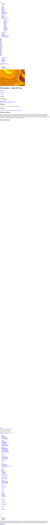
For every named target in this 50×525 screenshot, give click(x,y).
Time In (5, 22)
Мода (3, 10)
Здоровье (3, 15)
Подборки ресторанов (5, 451)
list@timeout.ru (2, 523)
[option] (2, 110)
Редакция (3, 517)
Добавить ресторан (5, 450)
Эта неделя (4, 34)
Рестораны (4, 9)
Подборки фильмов (5, 444)
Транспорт (5, 27)
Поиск (3, 7)
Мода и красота (6, 19)
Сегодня (3, 33)
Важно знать (4, 496)
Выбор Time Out (4, 17)
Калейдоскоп (4, 502)
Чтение (5, 23)
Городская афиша (5, 438)
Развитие (3, 472)
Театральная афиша (5, 482)
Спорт (3, 14)
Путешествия (4, 13)
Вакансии (3, 519)
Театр (5, 20)
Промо (5, 29)
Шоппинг (3, 494)
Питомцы (5, 25)
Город (3, 61)
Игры (3, 484)
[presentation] (0, 55)
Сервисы (3, 495)
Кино (3, 58)
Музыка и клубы (5, 12)
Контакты (5, 30)
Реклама (3, 518)
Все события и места (5, 36)
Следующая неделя (5, 35)
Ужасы (4, 101)
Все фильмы (4, 67)
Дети (3, 16)
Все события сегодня (3, 63)
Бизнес (5, 24)
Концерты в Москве (5, 458)
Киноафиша (4, 441)
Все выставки (4, 464)
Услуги (3, 507)
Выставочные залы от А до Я (7, 465)
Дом (4, 26)
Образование (4, 486)
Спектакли (4, 473)
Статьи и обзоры (5, 442)
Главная (3, 66)
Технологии (6, 28)
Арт (2, 463)
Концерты (3, 59)
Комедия (1, 101)
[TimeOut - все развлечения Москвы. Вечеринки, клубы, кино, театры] (2, 1)
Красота (3, 11)
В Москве (3, 436)
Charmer (4, 524)
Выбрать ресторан (5, 448)
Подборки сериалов (5, 445)
